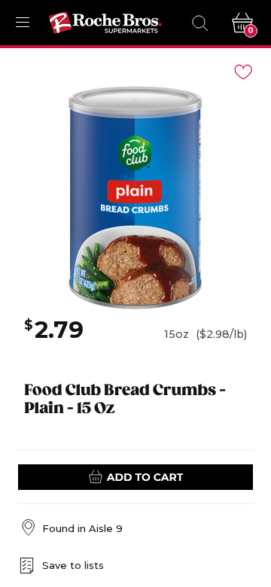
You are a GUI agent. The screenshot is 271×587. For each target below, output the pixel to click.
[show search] (199, 22)
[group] (135, 198)
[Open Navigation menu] (22, 22)
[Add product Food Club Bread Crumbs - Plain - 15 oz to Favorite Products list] (242, 70)
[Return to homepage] (105, 22)
